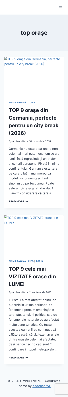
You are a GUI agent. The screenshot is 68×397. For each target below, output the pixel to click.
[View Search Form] (7, 7)
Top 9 (31, 102)
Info (31, 261)
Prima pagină (17, 102)
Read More (18, 201)
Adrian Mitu (19, 141)
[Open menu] (60, 7)
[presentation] (34, 76)
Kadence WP (41, 386)
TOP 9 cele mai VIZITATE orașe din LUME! (32, 276)
